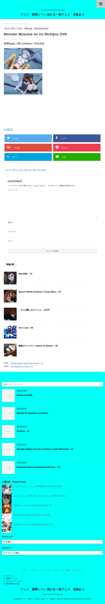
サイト (10, 241)
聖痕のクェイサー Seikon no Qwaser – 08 (38, 346)
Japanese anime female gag (52, 594)
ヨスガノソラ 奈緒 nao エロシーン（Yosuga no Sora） (40, 496)
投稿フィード (12, 578)
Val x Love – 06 (26, 328)
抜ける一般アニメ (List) (49, 570)
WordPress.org (12, 584)
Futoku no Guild (24, 395)
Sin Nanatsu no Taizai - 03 (22, 366)
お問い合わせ (77, 570)
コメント (12, 190)
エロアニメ (34, 570)
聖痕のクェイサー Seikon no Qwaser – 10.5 (33, 524)
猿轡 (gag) (28, 170)
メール (11, 232)
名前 (11, 222)
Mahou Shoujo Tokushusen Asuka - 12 (27, 363)
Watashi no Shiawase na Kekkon (32, 413)
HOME (25, 570)
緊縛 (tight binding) (40, 170)
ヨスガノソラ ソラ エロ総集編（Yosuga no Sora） (38, 486)
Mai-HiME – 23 (25, 274)
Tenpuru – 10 (23, 431)
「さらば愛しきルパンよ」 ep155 (34, 310)
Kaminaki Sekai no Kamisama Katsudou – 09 (38, 467)
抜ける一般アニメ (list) (14, 170)
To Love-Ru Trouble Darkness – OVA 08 (32, 515)
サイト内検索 (65, 570)
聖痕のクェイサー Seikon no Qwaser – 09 (33, 505)
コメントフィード (14, 581)
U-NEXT (8, 129)
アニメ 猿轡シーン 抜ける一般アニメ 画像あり (52, 14)
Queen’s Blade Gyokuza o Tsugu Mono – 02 (40, 292)
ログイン (10, 576)
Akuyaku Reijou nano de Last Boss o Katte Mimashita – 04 (45, 449)
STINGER (87, 599)
